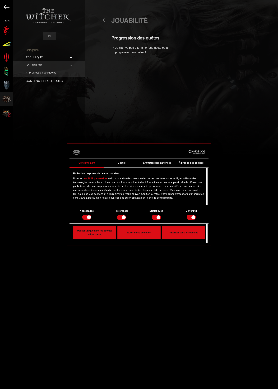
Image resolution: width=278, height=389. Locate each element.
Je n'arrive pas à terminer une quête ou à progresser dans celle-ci (141, 49)
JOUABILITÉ (34, 65)
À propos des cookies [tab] (191, 162)
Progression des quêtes (42, 72)
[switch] (121, 217)
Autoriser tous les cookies (183, 232)
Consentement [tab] (87, 162)
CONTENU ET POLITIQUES (44, 81)
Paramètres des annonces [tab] (156, 162)
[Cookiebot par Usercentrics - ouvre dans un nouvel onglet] (191, 152)
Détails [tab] (122, 162)
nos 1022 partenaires (95, 178)
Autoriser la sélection (139, 232)
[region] (42, 194)
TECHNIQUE (34, 57)
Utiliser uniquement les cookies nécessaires (94, 232)
